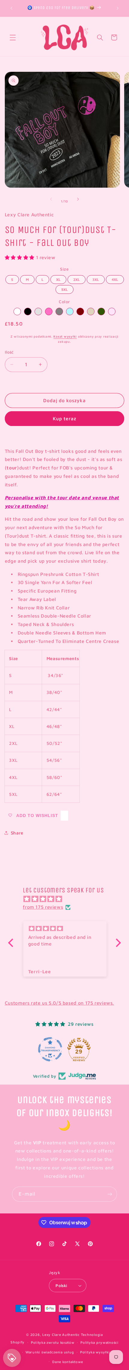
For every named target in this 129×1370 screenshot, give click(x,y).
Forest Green (101, 311)
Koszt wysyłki (65, 336)
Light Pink (112, 311)
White (17, 311)
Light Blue (70, 311)
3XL (96, 278)
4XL (115, 278)
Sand (90, 311)
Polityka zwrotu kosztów (52, 1342)
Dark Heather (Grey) (59, 311)
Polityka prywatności (99, 1342)
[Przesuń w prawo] (78, 199)
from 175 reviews (43, 907)
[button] (13, 37)
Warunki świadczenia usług (50, 1352)
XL (58, 278)
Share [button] (17, 832)
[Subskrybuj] (110, 1194)
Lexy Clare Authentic (61, 1335)
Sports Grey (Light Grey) (38, 311)
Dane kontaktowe (67, 1362)
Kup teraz (64, 418)
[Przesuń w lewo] (51, 199)
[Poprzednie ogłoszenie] (11, 8)
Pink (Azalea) (48, 311)
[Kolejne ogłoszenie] (117, 8)
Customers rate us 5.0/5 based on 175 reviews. (59, 1003)
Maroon (80, 311)
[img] (67, 899)
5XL (64, 288)
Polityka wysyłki (95, 1352)
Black (28, 311)
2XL (76, 278)
